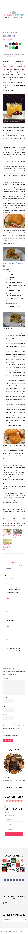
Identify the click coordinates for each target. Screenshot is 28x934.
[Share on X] (13, 43)
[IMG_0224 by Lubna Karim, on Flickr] (14, 326)
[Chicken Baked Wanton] (7, 531)
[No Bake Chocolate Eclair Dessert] (17, 531)
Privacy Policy (14, 889)
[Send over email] (20, 43)
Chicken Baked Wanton (6, 535)
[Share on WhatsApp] (13, 47)
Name (5, 697)
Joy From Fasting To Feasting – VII (16, 525)
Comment (6, 678)
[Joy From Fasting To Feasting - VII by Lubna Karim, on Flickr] (14, 122)
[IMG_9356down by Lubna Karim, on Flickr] (14, 227)
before (6, 77)
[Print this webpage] (10, 47)
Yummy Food (14, 12)
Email (5, 706)
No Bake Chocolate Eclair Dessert (17, 536)
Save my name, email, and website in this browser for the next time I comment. (13, 727)
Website (5, 714)
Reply (8, 598)
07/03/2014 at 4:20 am (9, 611)
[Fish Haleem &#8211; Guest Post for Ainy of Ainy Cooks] (7, 541)
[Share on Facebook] (10, 43)
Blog (8, 520)
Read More (21, 783)
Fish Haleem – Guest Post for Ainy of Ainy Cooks (6, 547)
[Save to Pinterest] (16, 43)
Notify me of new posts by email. (11, 735)
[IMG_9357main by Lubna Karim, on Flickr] (14, 443)
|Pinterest (16, 520)
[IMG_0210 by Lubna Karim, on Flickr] (14, 260)
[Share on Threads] (16, 47)
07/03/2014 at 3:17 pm (9, 639)
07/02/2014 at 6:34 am (9, 578)
